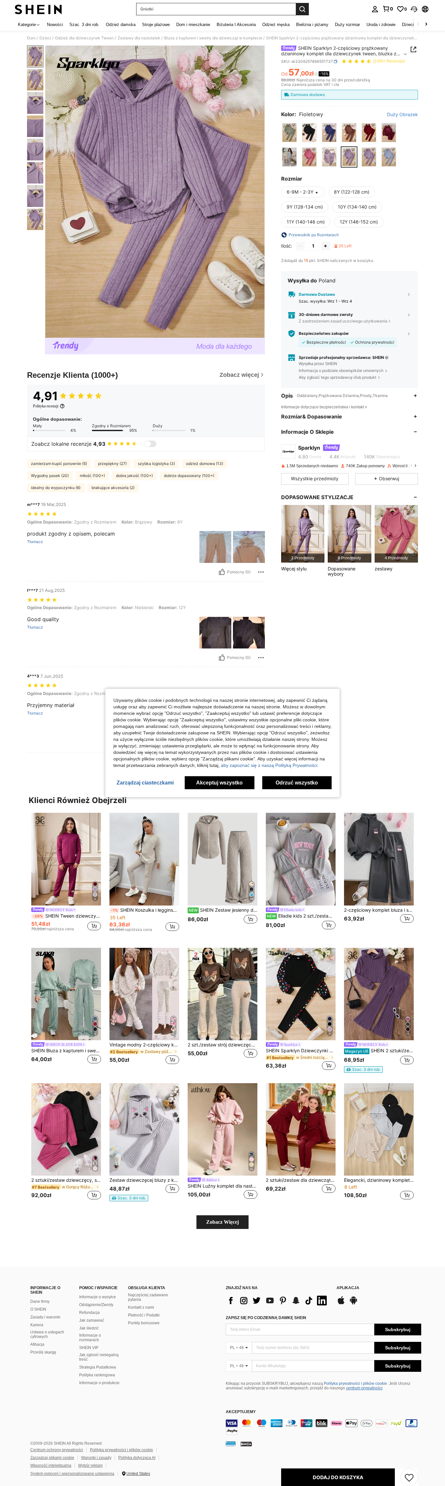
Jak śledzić (89, 1328)
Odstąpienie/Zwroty (96, 1304)
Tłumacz (35, 541)
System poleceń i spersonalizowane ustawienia (72, 1473)
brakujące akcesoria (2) (113, 487)
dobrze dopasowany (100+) (189, 475)
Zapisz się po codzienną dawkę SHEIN (266, 1318)
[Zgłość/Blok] (261, 572)
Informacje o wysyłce (97, 1297)
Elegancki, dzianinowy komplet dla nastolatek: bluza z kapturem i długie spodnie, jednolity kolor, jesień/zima (379, 1180)
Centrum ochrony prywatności (56, 1450)
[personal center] (375, 9)
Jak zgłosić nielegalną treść (99, 1357)
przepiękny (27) (112, 463)
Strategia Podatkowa (97, 1367)
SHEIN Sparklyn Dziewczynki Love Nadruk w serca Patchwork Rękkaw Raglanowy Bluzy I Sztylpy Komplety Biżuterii (301, 1050)
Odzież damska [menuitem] (121, 24)
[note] (363, 1069)
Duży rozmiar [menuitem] (347, 24)
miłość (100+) (92, 475)
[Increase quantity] (325, 246)
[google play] (353, 1303)
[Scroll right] (426, 24)
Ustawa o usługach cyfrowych (47, 1334)
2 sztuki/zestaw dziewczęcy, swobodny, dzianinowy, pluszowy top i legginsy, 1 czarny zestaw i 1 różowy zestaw (66, 1180)
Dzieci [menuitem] (408, 24)
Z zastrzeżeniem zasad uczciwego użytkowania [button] (343, 321)
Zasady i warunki (45, 1317)
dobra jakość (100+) (134, 475)
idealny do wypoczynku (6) (55, 487)
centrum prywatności (364, 1388)
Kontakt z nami (141, 1307)
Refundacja (89, 1312)
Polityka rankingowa (97, 1375)
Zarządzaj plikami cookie (52, 1457)
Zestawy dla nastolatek (139, 38)
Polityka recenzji (45, 406)
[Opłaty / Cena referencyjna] (316, 74)
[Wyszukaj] (302, 9)
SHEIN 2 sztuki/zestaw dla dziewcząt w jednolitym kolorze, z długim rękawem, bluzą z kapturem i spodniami (379, 1050)
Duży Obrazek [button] (402, 114)
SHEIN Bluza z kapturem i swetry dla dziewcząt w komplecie (66, 1050)
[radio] (289, 132)
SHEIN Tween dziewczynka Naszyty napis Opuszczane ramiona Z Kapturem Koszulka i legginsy (67, 916)
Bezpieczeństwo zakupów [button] (324, 333)
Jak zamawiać (91, 1320)
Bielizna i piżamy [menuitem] (312, 24)
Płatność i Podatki (144, 1315)
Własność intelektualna (50, 1465)
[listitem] (302, 534)
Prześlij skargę (43, 1352)
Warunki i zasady (96, 1457)
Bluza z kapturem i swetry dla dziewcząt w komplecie (213, 38)
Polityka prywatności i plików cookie (355, 1383)
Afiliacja (37, 1344)
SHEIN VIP (88, 1347)
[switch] (150, 444)
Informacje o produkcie (99, 1383)
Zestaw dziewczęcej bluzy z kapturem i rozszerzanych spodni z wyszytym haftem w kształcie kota (144, 1180)
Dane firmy (40, 1301)
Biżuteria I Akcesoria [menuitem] (236, 24)
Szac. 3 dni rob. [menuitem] (84, 24)
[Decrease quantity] (300, 246)
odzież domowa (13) (204, 463)
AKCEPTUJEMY (241, 1412)
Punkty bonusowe (144, 1323)
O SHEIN (38, 1309)
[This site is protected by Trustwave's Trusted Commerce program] (231, 1443)
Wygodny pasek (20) (50, 475)
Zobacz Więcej (222, 1222)
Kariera (36, 1325)
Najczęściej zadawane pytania (148, 1297)
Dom (31, 38)
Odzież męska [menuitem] (276, 24)
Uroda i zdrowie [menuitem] (380, 24)
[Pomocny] (222, 572)
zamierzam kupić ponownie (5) (59, 463)
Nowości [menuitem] (55, 24)
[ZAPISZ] (409, 1477)
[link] (387, 9)
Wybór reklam (90, 1465)
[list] (278, 1300)
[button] (414, 9)
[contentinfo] (323, 1427)
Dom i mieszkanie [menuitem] (193, 24)
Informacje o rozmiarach (90, 1337)
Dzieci (45, 38)
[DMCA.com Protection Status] (246, 1443)
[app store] (341, 1303)
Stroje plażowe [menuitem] (156, 24)
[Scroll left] (418, 24)
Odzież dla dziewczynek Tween (84, 38)
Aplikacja (348, 1288)
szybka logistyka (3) (156, 463)
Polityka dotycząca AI (136, 1457)
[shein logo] (38, 9)
